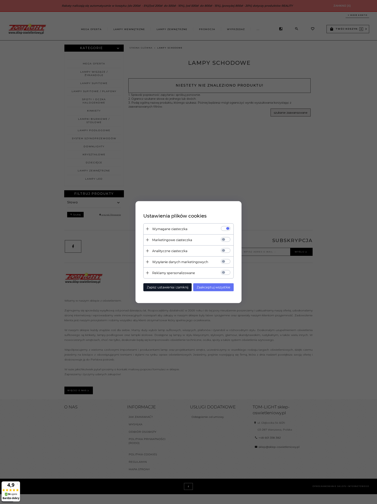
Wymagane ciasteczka (169, 229)
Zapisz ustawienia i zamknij (167, 287)
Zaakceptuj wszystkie (213, 287)
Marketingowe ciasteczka (172, 240)
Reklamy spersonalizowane (173, 273)
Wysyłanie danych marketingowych (180, 262)
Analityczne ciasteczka (169, 251)
